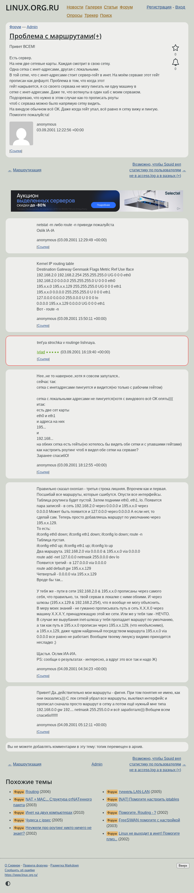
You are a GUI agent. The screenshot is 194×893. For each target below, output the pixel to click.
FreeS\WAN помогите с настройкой (149, 820)
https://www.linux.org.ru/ (21, 875)
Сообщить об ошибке (20, 870)
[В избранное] (175, 48)
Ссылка (15, 151)
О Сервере (12, 865)
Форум (126, 7)
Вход (180, 7)
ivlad (41, 352)
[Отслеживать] (175, 62)
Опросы (74, 15)
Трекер (91, 15)
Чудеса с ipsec (38, 820)
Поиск (106, 15)
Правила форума (35, 865)
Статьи (111, 7)
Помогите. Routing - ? (137, 813)
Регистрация (159, 7)
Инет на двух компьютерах (49, 813)
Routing (32, 792)
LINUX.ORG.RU (32, 7)
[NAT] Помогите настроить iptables (149, 799)
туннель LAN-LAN (134, 792)
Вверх (183, 865)
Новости (75, 7)
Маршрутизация (27, 170)
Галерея (93, 7)
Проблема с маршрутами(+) (55, 35)
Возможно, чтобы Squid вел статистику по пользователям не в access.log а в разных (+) (155, 170)
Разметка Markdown (64, 865)
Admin (32, 27)
